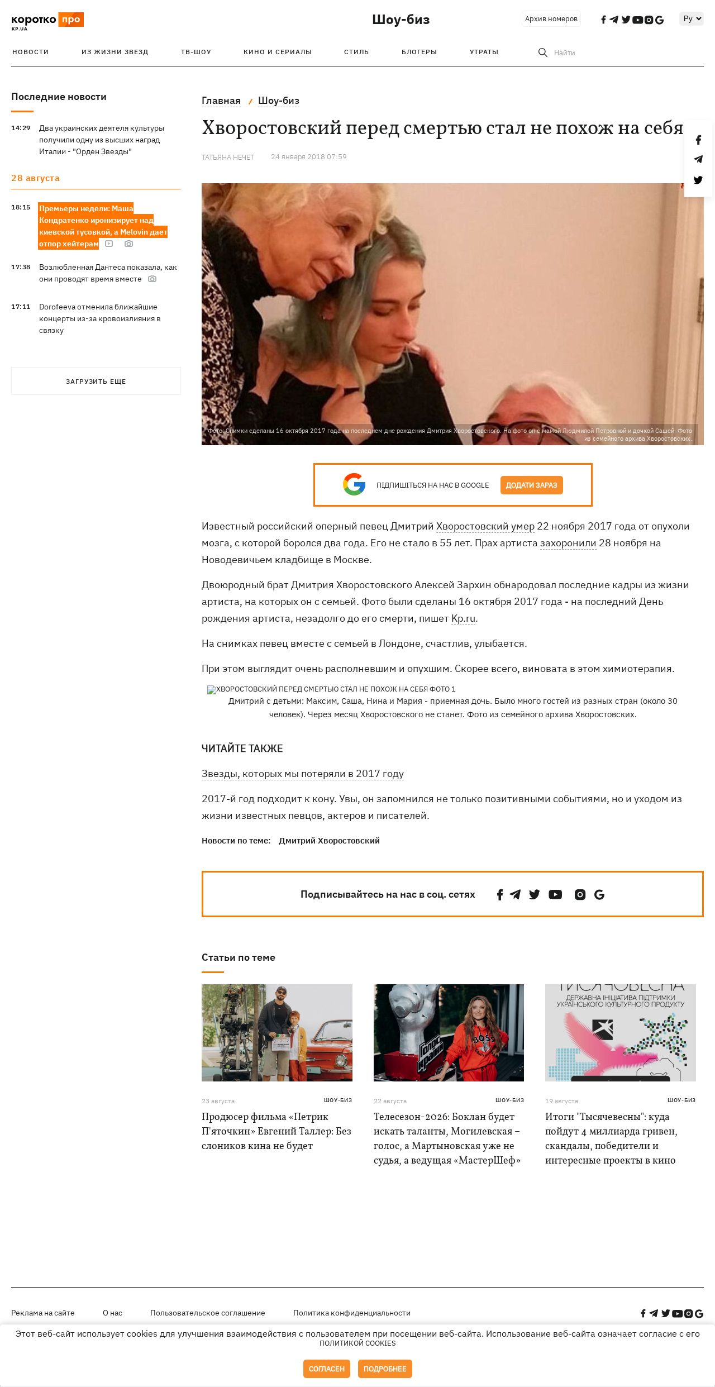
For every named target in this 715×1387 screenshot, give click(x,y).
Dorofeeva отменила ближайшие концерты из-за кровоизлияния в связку (100, 318)
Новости (30, 51)
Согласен (327, 1369)
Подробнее (385, 1369)
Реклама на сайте (43, 1313)
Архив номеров (551, 18)
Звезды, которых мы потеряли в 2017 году (303, 773)
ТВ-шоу (196, 51)
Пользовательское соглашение (207, 1313)
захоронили (568, 542)
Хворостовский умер (485, 525)
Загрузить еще (96, 381)
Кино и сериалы (278, 51)
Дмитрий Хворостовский (329, 840)
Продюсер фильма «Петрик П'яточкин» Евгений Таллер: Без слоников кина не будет (276, 1132)
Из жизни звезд (115, 51)
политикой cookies (358, 1343)
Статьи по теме (238, 957)
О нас (112, 1313)
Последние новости (59, 96)
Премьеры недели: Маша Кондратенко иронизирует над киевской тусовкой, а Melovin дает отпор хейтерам (103, 226)
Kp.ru (463, 618)
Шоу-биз (401, 19)
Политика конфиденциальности (352, 1313)
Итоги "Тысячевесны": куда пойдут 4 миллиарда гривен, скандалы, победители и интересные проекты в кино (611, 1139)
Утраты (484, 51)
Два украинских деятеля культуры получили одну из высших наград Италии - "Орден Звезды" (101, 139)
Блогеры (419, 51)
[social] (500, 894)
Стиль (356, 51)
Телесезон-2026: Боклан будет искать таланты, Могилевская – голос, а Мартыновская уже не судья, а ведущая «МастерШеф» (447, 1139)
